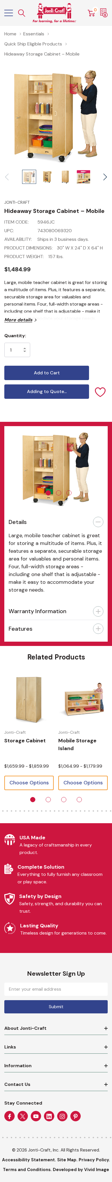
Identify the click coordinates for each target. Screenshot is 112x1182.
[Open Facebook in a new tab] (9, 1116)
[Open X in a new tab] (23, 1116)
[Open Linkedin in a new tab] (49, 1116)
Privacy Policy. (94, 1160)
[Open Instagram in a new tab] (62, 1116)
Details (18, 522)
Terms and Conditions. (27, 1170)
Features (20, 628)
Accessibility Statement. (29, 1160)
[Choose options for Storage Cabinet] (29, 699)
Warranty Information (37, 611)
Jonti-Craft (17, 202)
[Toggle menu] (8, 13)
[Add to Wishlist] (100, 391)
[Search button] (21, 13)
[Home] (54, 13)
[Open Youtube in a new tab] (36, 1116)
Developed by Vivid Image (81, 1170)
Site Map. (67, 1160)
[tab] (48, 492)
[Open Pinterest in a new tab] (75, 1116)
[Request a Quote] (104, 13)
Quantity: (15, 336)
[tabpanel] (56, 467)
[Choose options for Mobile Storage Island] (83, 699)
